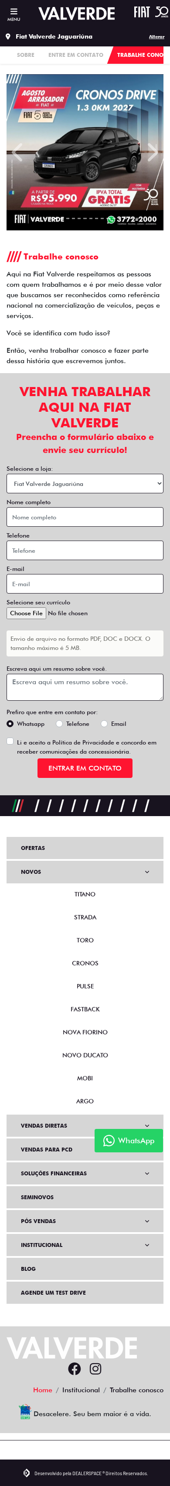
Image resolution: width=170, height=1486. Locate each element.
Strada (85, 917)
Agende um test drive (53, 1292)
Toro (85, 940)
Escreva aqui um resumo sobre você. (57, 668)
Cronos (85, 963)
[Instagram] (95, 1369)
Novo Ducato (85, 1055)
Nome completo (29, 502)
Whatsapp (30, 723)
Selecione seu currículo (38, 602)
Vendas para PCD (46, 1149)
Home (42, 1390)
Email (118, 723)
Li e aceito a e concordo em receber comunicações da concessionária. (86, 747)
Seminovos (37, 1197)
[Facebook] (74, 1369)
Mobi (85, 1078)
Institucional (41, 1245)
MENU (13, 19)
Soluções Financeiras (54, 1173)
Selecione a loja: (30, 468)
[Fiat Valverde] (76, 13)
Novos (31, 872)
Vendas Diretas (44, 1125)
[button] (18, 152)
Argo (85, 1101)
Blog (28, 1269)
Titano (85, 894)
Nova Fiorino (85, 1032)
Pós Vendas (38, 1221)
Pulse (85, 986)
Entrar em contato (85, 768)
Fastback (85, 1009)
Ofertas (33, 848)
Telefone (18, 535)
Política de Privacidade (83, 742)
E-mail (15, 568)
